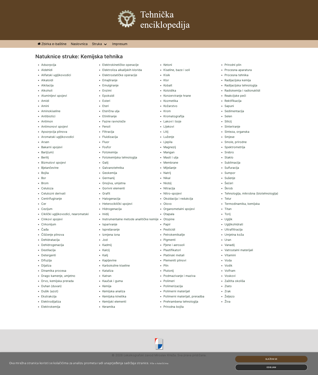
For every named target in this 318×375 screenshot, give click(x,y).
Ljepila (167, 142)
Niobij (167, 183)
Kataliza (107, 270)
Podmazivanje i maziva (179, 276)
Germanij (108, 178)
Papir (167, 224)
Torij (228, 214)
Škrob (229, 188)
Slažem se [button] (271, 359)
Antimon (47, 121)
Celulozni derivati (53, 193)
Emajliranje (109, 80)
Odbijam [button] (271, 367)
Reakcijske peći (235, 95)
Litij (165, 131)
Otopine (168, 219)
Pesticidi (169, 229)
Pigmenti (169, 240)
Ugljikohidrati (234, 224)
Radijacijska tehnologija (241, 85)
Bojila (45, 173)
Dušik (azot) (49, 291)
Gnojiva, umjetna (114, 183)
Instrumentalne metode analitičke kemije (130, 219)
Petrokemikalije (174, 234)
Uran (228, 240)
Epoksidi (108, 95)
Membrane (170, 162)
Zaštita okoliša (235, 281)
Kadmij (107, 245)
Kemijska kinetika (114, 296)
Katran (106, 276)
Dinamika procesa (53, 270)
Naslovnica (79, 44)
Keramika (108, 306)
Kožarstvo (170, 106)
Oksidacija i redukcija (178, 198)
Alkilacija (47, 85)
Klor (166, 80)
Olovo (167, 204)
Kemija (106, 286)
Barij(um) (47, 152)
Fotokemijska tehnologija (119, 157)
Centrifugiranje (51, 198)
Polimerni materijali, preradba (183, 296)
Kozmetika (170, 101)
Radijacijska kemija (238, 80)
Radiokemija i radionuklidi (242, 90)
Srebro (229, 152)
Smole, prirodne (236, 142)
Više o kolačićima (159, 363)
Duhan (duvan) (51, 286)
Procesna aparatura (238, 70)
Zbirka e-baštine (53, 44)
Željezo (230, 296)
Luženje (168, 137)
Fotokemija (110, 152)
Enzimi (107, 90)
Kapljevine (109, 260)
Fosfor (106, 147)
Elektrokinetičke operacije (120, 65)
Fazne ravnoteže (114, 121)
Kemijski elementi (114, 301)
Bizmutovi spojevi (53, 162)
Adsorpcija (48, 65)
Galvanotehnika (113, 167)
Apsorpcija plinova (54, 131)
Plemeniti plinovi (174, 260)
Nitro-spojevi (172, 193)
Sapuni (229, 106)
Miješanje (169, 167)
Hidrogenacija (112, 209)
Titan (228, 209)
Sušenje (230, 178)
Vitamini (230, 255)
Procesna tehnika (236, 75)
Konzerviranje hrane (177, 95)
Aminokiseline (50, 111)
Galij (105, 162)
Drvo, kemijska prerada (57, 281)
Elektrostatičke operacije (119, 75)
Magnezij (169, 147)
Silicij (228, 121)
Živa (227, 301)
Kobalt (167, 85)
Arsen (45, 142)
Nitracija (169, 188)
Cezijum (46, 209)
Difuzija (46, 260)
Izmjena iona (111, 234)
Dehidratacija (50, 240)
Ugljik (228, 219)
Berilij (45, 157)
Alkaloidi (47, 80)
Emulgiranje (110, 85)
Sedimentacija (234, 111)
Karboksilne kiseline (116, 265)
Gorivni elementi (113, 188)
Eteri (105, 106)
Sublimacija (232, 162)
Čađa (45, 229)
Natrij (167, 173)
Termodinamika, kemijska (242, 204)
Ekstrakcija (48, 296)
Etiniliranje (109, 116)
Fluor (105, 142)
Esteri (106, 101)
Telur (228, 198)
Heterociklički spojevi (117, 204)
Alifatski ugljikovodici (56, 75)
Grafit (106, 193)
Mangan (168, 152)
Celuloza (47, 188)
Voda (228, 260)
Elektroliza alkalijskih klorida (122, 70)
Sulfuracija (232, 167)
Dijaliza (46, 265)
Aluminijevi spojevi (54, 95)
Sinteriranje (232, 126)
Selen (228, 116)
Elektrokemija (50, 306)
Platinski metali (173, 255)
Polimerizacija (173, 286)
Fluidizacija (110, 137)
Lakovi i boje (172, 121)
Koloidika (169, 90)
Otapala (168, 214)
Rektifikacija (233, 101)
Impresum (119, 44)
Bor (43, 178)
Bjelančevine (50, 167)
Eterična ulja (110, 111)
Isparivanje (109, 224)
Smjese (229, 137)
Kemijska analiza (113, 291)
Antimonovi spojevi (54, 126)
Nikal (166, 178)
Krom (167, 111)
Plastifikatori (172, 250)
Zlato (228, 286)
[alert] (159, 363)
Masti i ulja (170, 157)
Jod (105, 240)
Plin (165, 265)
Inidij (105, 214)
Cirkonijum (48, 224)
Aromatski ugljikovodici (57, 137)
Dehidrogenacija (52, 245)
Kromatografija (173, 116)
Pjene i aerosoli (174, 245)
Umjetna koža (234, 234)
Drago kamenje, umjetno (58, 276)
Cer (43, 204)
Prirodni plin (233, 65)
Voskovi (230, 276)
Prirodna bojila (173, 306)
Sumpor (230, 173)
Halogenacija (111, 198)
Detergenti (48, 255)
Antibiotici (48, 116)
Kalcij (106, 250)
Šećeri (229, 183)
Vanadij (230, 245)
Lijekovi (168, 126)
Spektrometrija (235, 147)
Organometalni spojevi (179, 209)
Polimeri (169, 281)
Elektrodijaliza (51, 301)
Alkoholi (46, 90)
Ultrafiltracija (234, 229)
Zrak (228, 291)
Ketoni (167, 65)
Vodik (228, 265)
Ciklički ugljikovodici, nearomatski (65, 214)
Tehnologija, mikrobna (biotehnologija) (251, 193)
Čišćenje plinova (52, 234)
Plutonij (168, 270)
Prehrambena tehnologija (180, 301)
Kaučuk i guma (112, 281)
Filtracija (108, 131)
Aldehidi (46, 70)
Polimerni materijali (176, 291)
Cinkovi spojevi (52, 219)
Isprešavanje (111, 229)
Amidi (45, 101)
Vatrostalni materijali (239, 250)
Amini (45, 106)
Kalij (105, 255)
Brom (45, 183)
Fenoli (106, 126)
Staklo (229, 157)
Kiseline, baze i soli (176, 70)
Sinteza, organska (237, 131)
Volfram (230, 270)
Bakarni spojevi (51, 147)
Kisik (166, 75)
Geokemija (109, 173)
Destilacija (48, 250)
